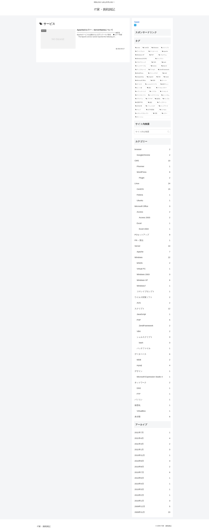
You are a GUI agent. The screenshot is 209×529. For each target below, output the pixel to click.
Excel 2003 (154, 229)
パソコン (152, 400)
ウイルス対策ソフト (152, 297)
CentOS (153, 189)
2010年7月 (152, 472)
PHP (153, 320)
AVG (153, 303)
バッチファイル (153, 348)
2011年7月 (152, 432)
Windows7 (153, 286)
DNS (153, 388)
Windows (152, 257)
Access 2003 (154, 217)
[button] (168, 131)
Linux (152, 183)
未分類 (152, 417)
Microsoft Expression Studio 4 (153, 377)
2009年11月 (152, 512)
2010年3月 (152, 489)
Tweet (136, 22)
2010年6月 (152, 478)
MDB (153, 360)
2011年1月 (152, 449)
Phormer (153, 166)
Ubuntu (153, 200)
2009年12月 (152, 506)
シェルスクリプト (153, 337)
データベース (152, 354)
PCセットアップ (152, 235)
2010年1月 (152, 501)
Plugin (154, 178)
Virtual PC (153, 269)
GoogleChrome (153, 155)
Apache (153, 252)
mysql (153, 365)
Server (152, 246)
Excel (153, 223)
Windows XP (153, 280)
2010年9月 (152, 461)
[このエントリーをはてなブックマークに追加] (135, 25)
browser (152, 149)
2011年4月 (152, 438)
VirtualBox (153, 411)
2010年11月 (152, 455)
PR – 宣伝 (152, 240)
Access (153, 212)
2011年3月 (152, 444)
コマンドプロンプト (153, 291)
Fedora (153, 195)
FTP (153, 394)
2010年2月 (152, 495)
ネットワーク (152, 382)
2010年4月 (152, 484)
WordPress (153, 172)
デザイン (152, 371)
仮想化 (152, 405)
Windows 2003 (153, 274)
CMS (152, 161)
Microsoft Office (152, 206)
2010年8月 (152, 467)
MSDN (153, 263)
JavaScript (153, 314)
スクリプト (152, 309)
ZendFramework (154, 326)
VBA (153, 331)
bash (154, 343)
